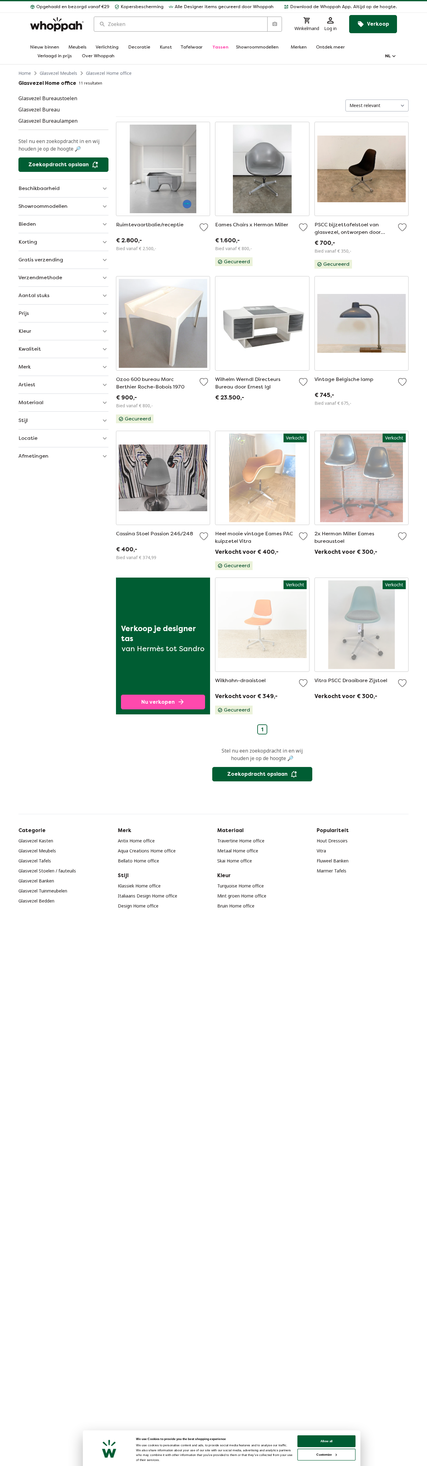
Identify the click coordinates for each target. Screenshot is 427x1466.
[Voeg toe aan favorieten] (204, 227)
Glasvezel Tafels (34, 861)
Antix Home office (136, 841)
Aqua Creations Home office (147, 851)
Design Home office (138, 906)
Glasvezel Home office (109, 73)
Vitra (321, 851)
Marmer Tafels (331, 871)
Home (24, 73)
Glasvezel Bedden (36, 901)
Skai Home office (234, 861)
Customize (324, 1454)
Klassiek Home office (139, 886)
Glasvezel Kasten (35, 841)
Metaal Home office (237, 851)
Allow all (326, 1441)
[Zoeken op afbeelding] (274, 24)
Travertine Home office (240, 841)
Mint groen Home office (241, 896)
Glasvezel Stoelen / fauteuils (47, 871)
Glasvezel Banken (36, 881)
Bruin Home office (235, 906)
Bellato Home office (138, 861)
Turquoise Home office (240, 886)
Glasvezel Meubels (58, 73)
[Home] (57, 24)
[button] (338, 7)
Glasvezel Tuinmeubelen (42, 891)
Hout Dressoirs (332, 841)
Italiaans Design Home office (147, 896)
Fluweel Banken (333, 861)
